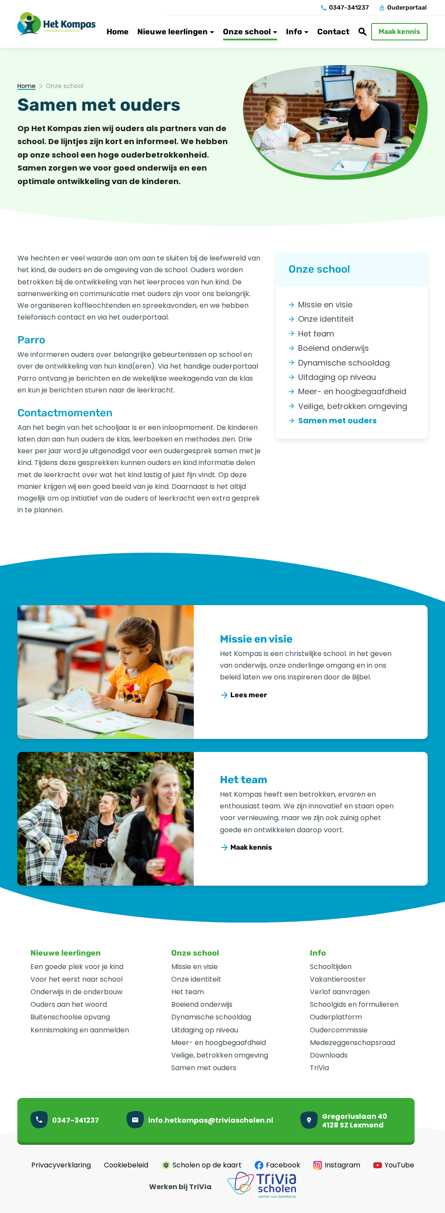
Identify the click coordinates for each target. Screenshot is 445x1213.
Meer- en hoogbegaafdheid (218, 1043)
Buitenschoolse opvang (70, 1017)
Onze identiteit (196, 979)
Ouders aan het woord (68, 1004)
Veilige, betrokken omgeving (219, 1055)
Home (26, 86)
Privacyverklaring (61, 1165)
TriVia (319, 1068)
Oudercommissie (339, 1030)
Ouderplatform (336, 1017)
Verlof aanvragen (340, 992)
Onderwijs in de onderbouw (76, 992)
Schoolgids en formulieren (354, 1004)
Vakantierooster (338, 979)
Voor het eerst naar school (76, 979)
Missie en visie (256, 639)
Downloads (329, 1055)
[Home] (56, 24)
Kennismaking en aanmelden (79, 1030)
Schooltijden (331, 967)
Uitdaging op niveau (204, 1030)
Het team (243, 780)
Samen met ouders (203, 1068)
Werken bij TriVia (180, 1187)
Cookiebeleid (126, 1165)
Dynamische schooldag (211, 1017)
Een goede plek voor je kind (76, 967)
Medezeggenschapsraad (352, 1043)
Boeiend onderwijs (201, 1004)
